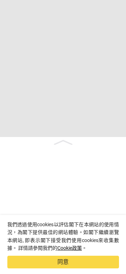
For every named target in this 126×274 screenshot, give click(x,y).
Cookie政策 (69, 248)
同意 (63, 262)
